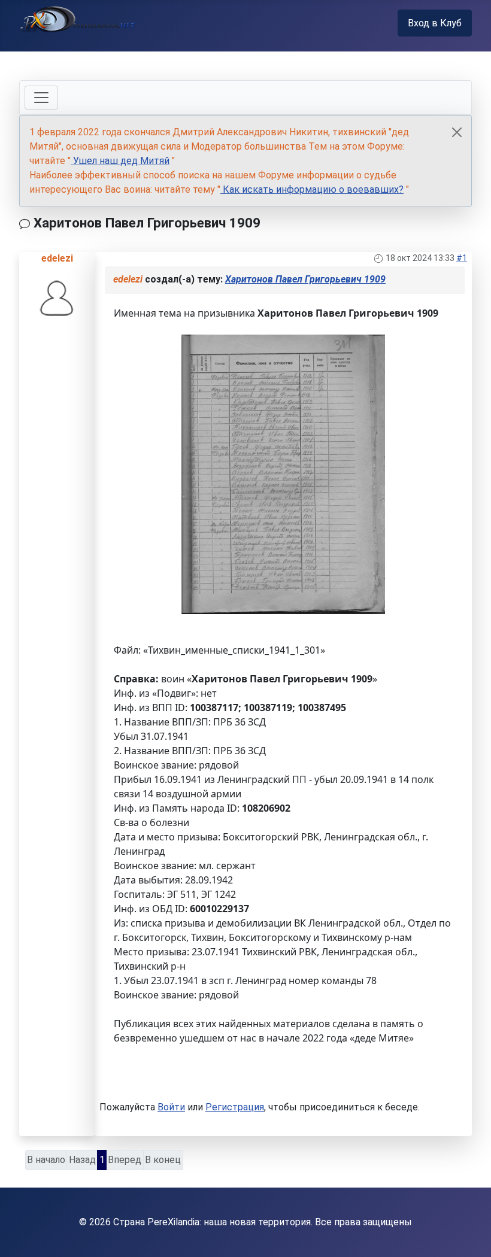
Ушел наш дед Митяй (120, 160)
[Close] (456, 132)
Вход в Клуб (435, 23)
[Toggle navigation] (41, 98)
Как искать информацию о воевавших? (312, 189)
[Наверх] (470, 1234)
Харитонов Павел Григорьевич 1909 (305, 279)
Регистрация (234, 1107)
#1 (461, 258)
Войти (171, 1107)
